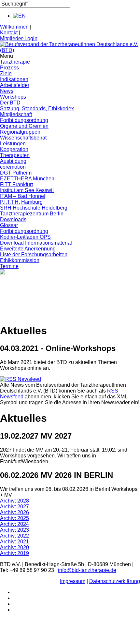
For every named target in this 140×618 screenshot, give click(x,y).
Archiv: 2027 (14, 506)
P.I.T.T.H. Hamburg (21, 202)
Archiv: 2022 (14, 536)
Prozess (9, 67)
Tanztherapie (15, 62)
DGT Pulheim (16, 173)
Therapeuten (15, 155)
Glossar (9, 225)
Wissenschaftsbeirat (23, 137)
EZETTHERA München (27, 178)
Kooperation (14, 149)
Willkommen (14, 27)
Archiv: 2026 (14, 512)
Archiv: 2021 (14, 541)
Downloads (13, 219)
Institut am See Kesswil (27, 190)
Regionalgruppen (20, 132)
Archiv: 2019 (14, 553)
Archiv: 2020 (14, 547)
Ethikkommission (19, 260)
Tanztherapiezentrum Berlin (31, 213)
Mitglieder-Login (18, 38)
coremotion (13, 167)
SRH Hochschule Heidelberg (33, 208)
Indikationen (14, 79)
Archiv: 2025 (14, 518)
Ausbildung (13, 161)
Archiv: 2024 (14, 524)
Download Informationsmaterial (36, 243)
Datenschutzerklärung (114, 581)
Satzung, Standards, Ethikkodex (37, 108)
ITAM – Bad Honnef (22, 196)
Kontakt (9, 32)
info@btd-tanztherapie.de (87, 570)
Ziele (6, 73)
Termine (9, 266)
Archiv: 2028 (14, 500)
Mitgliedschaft (16, 114)
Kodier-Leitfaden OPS (25, 237)
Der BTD (10, 102)
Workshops (13, 97)
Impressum (72, 581)
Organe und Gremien (24, 126)
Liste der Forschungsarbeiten (33, 254)
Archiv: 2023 (14, 530)
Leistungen (13, 143)
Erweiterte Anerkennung (28, 248)
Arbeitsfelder (14, 85)
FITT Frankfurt (16, 184)
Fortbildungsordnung (24, 120)
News (6, 91)
